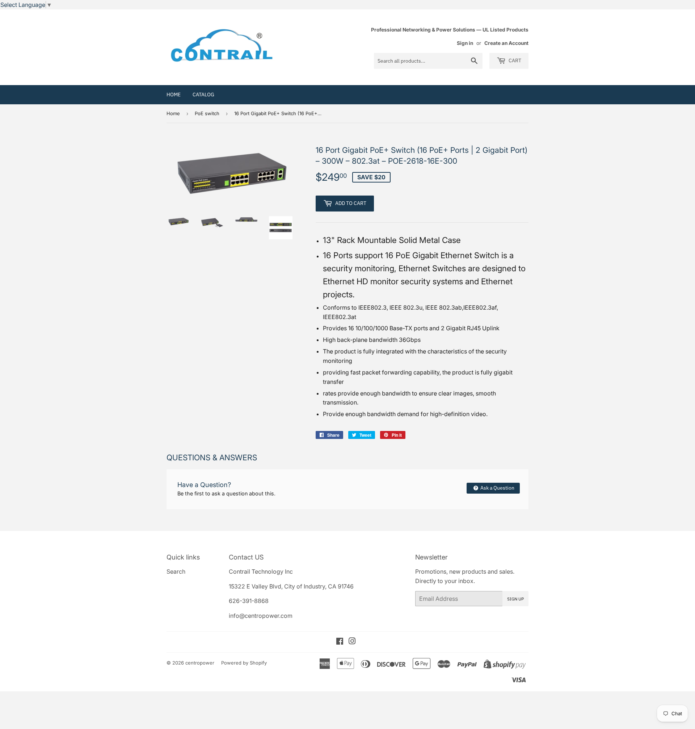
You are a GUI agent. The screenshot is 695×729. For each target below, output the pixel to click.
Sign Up (515, 599)
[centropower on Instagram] (352, 641)
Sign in (465, 43)
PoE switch (207, 113)
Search (176, 571)
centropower (199, 663)
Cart (514, 60)
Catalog (203, 94)
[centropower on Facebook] (340, 641)
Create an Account (506, 43)
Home (174, 94)
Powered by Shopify (244, 663)
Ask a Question (496, 488)
